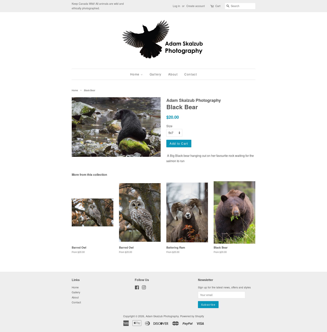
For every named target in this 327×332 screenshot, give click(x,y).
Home (135, 74)
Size (169, 126)
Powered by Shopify (192, 316)
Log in (176, 6)
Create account (195, 6)
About (173, 74)
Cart (217, 6)
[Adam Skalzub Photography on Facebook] (137, 288)
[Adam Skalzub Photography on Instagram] (144, 288)
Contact (190, 74)
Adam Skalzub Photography (162, 316)
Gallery (155, 74)
